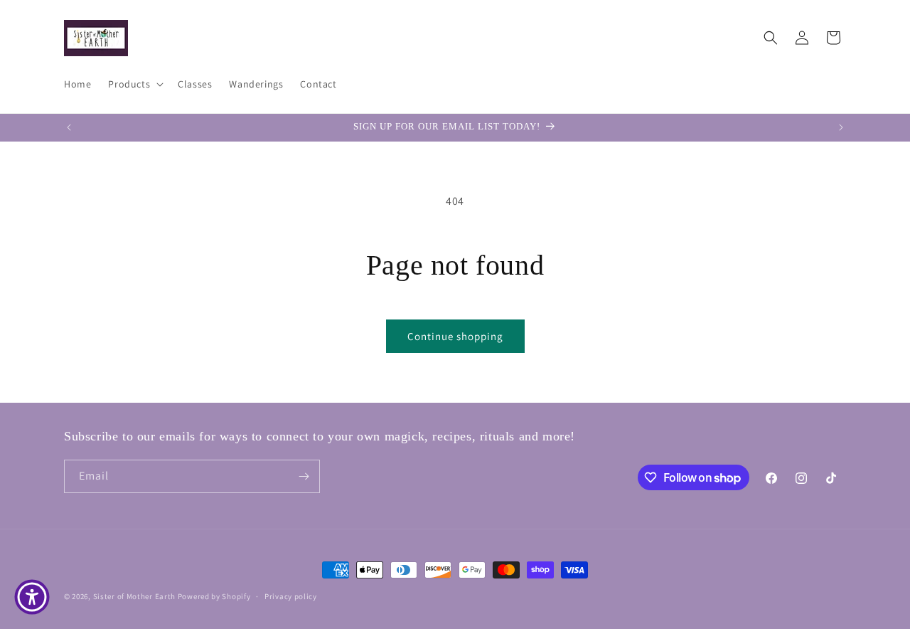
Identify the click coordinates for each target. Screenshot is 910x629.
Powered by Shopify (214, 596)
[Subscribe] (303, 476)
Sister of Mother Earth (134, 596)
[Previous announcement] (69, 127)
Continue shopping (455, 336)
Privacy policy (290, 596)
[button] (134, 84)
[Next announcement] (841, 127)
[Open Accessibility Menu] (32, 597)
